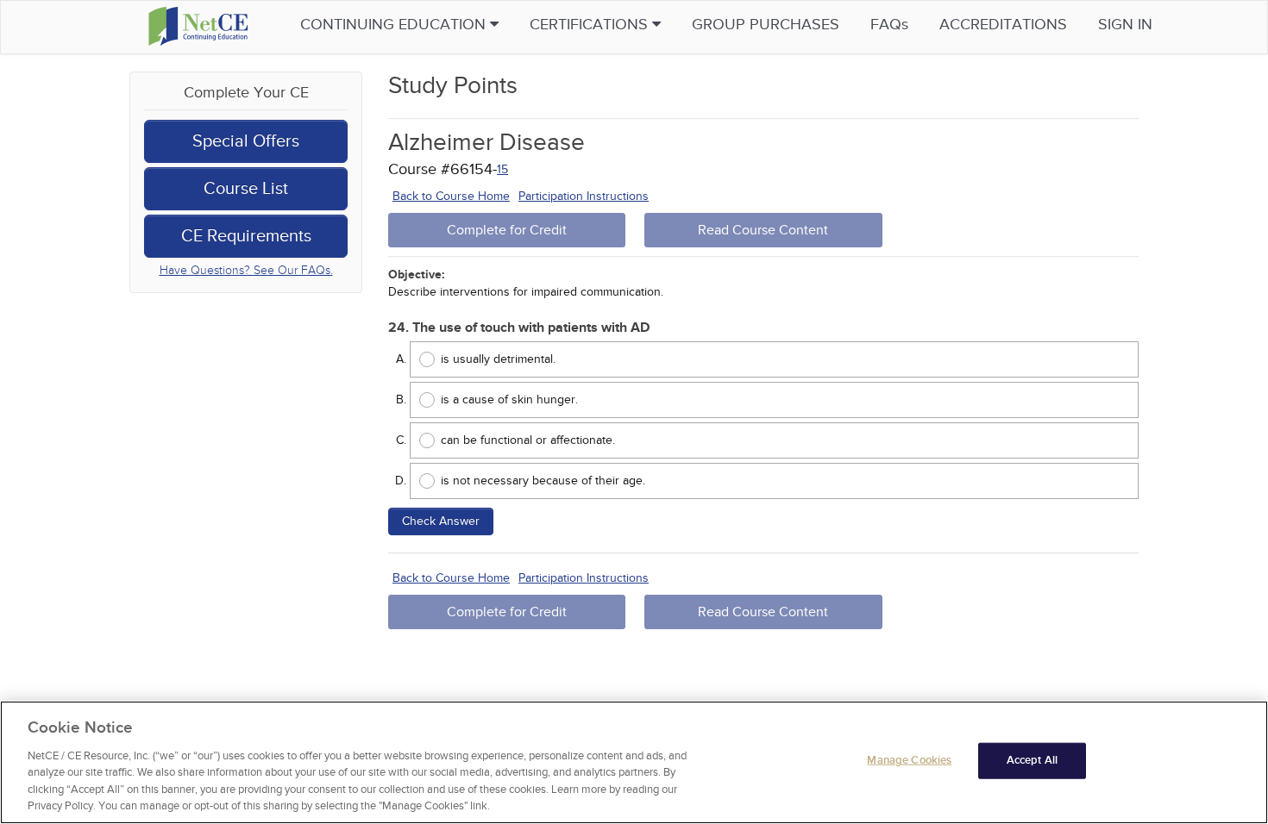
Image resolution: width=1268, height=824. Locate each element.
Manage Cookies (909, 760)
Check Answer (441, 521)
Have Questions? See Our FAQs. (246, 270)
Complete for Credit (507, 230)
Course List (246, 188)
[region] (634, 762)
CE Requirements (246, 236)
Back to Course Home (451, 196)
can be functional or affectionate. (528, 440)
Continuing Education (395, 25)
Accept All (1032, 760)
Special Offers (245, 141)
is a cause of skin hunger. (509, 399)
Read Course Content (763, 230)
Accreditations (1003, 25)
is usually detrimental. (498, 359)
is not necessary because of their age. (543, 480)
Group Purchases (765, 25)
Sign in (1125, 25)
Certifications (591, 25)
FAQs (889, 25)
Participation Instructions (583, 196)
